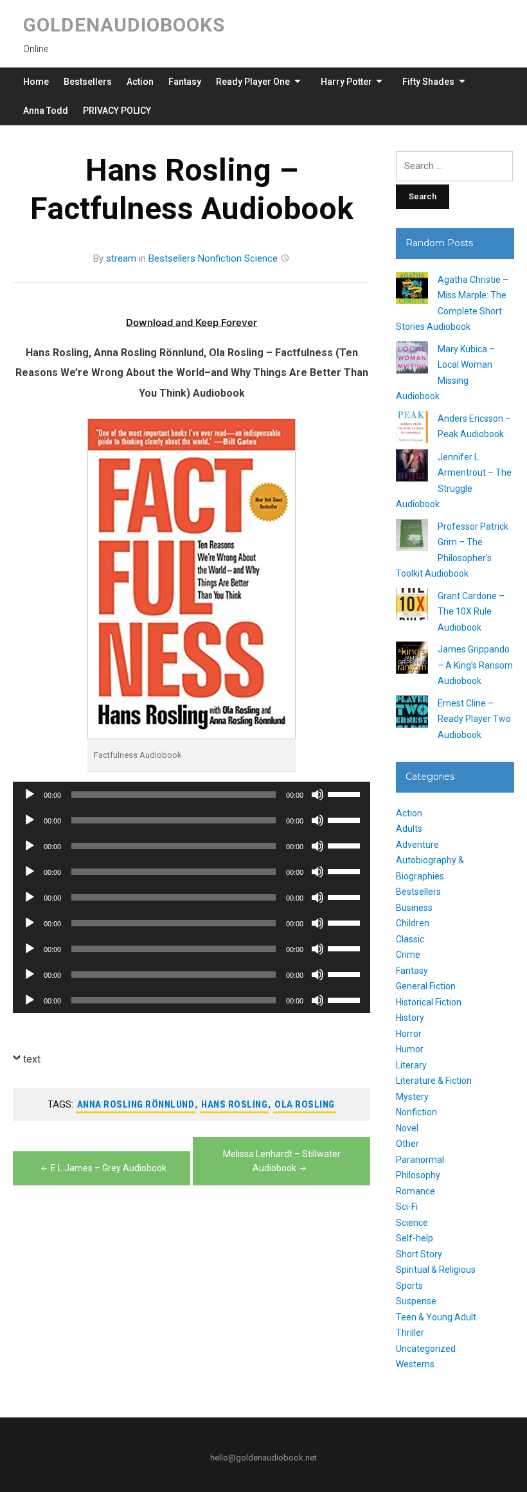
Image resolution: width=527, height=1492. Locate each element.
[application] (191, 794)
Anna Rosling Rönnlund (136, 1104)
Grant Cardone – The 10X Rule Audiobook (471, 612)
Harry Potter (346, 81)
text (31, 1059)
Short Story (419, 1254)
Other (407, 1143)
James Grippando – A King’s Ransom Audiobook (475, 665)
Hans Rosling (234, 1104)
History (410, 1017)
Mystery (412, 1097)
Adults (409, 828)
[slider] (346, 793)
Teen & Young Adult (436, 1317)
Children (412, 923)
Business (414, 908)
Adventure (417, 845)
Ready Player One (253, 81)
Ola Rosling (304, 1104)
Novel (407, 1128)
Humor (410, 1049)
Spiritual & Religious (436, 1269)
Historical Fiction (428, 1002)
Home (36, 81)
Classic (410, 939)
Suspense (416, 1301)
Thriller (410, 1332)
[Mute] (317, 794)
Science (261, 258)
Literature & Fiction (434, 1080)
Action (140, 81)
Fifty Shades (428, 81)
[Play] (29, 794)
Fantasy (184, 81)
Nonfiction (220, 258)
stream (121, 258)
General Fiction (426, 986)
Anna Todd (45, 110)
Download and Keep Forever (191, 322)
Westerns (415, 1364)
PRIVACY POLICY (117, 110)
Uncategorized (426, 1349)
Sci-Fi (407, 1206)
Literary (411, 1065)
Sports (409, 1286)
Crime (408, 954)
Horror (409, 1034)
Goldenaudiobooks (124, 24)
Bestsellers (88, 81)
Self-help (414, 1238)
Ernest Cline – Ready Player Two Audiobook (474, 719)
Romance (415, 1191)
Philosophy (418, 1175)
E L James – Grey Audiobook (108, 1168)
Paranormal (420, 1160)
